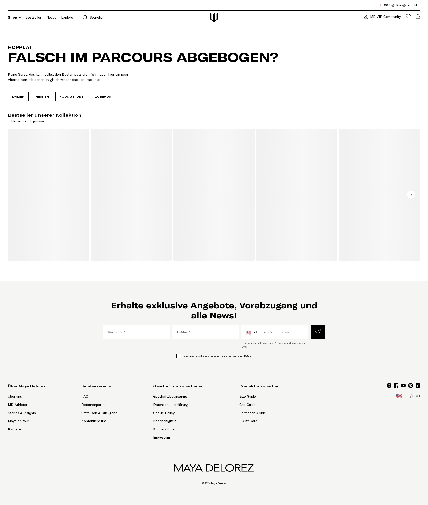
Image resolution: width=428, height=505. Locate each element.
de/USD (408, 396)
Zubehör (103, 96)
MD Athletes (18, 404)
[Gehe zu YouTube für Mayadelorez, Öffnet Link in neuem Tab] (403, 385)
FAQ (84, 396)
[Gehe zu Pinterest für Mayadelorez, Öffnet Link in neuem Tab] (410, 385)
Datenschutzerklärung (170, 404)
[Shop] (20, 17)
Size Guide (247, 396)
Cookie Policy (164, 413)
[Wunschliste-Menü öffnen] (408, 16)
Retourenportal (99, 404)
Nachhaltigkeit (164, 421)
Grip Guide (247, 404)
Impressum (161, 437)
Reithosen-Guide (252, 413)
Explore (67, 17)
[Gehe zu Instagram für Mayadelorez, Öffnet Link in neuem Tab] (389, 385)
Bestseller (33, 17)
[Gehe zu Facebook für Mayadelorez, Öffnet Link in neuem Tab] (396, 385)
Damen (18, 96)
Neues (51, 17)
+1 (251, 332)
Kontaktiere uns (94, 421)
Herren (42, 96)
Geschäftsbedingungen (171, 396)
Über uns (15, 396)
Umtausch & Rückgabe (99, 413)
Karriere (14, 429)
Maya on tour (18, 421)
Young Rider (72, 96)
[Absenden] (318, 332)
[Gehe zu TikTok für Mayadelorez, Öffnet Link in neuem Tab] (418, 385)
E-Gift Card (248, 421)
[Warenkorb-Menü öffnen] (418, 16)
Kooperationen (165, 429)
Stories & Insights (22, 413)
